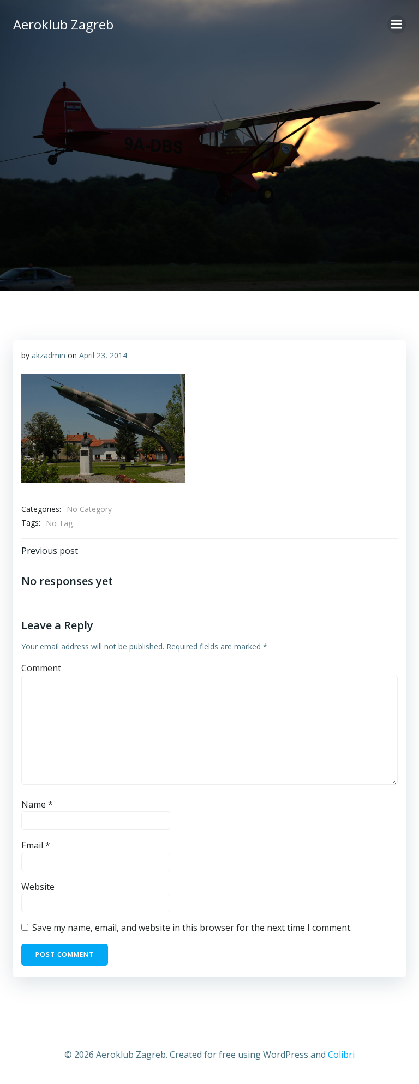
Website (38, 887)
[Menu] (396, 24)
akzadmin (48, 355)
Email (35, 845)
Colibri (341, 1055)
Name (37, 804)
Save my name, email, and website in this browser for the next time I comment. (192, 928)
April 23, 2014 (103, 355)
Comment (41, 668)
